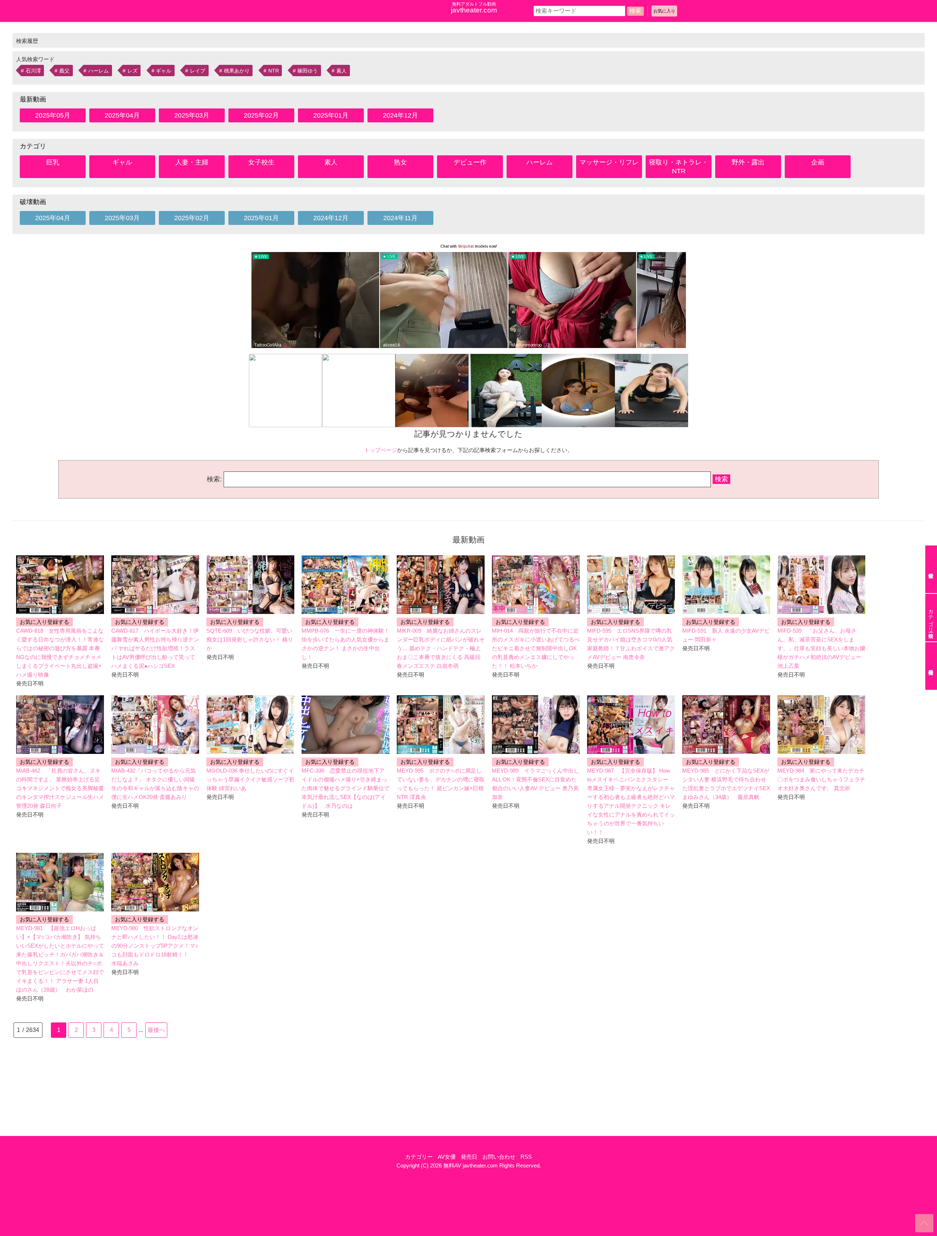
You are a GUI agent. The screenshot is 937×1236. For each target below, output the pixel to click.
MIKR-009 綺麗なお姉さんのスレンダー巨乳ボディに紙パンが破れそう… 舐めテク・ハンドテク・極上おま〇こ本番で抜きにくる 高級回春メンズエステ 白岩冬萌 (441, 648)
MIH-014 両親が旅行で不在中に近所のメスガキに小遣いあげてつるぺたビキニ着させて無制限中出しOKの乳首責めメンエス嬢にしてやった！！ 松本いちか (536, 648)
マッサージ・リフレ (609, 162)
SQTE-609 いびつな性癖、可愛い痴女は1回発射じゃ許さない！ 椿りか (249, 639)
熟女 (400, 162)
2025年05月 (52, 115)
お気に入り (664, 11)
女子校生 (261, 162)
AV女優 (447, 1157)
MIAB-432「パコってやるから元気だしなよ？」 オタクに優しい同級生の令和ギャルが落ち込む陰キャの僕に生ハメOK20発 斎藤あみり (155, 783)
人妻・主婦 (191, 162)
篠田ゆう (307, 71)
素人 (341, 71)
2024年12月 (400, 115)
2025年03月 (191, 115)
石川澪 (33, 71)
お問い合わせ (498, 1157)
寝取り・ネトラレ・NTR (678, 167)
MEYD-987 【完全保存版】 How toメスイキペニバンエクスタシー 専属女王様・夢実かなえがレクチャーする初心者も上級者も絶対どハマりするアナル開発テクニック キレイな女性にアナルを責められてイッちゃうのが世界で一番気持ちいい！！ (631, 801)
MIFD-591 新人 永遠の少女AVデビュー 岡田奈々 (726, 635)
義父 (64, 71)
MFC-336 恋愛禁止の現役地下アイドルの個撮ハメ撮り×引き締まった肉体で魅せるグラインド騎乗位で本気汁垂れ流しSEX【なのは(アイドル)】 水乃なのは (345, 788)
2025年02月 (261, 115)
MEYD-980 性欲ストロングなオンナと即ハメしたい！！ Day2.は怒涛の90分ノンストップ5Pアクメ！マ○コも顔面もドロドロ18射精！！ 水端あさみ (154, 945)
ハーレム (98, 71)
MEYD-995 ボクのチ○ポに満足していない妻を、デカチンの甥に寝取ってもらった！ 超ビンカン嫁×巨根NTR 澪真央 (441, 783)
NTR (273, 71)
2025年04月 (122, 115)
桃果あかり (237, 71)
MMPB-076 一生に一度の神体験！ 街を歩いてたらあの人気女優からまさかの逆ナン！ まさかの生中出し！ (345, 644)
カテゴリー (419, 1157)
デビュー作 (469, 162)
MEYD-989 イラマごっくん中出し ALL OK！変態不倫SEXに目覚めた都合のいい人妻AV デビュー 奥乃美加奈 (535, 783)
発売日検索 (931, 666)
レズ (132, 71)
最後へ (156, 1030)
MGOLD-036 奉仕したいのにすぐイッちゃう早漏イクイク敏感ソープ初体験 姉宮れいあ (250, 779)
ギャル (163, 71)
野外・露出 (748, 162)
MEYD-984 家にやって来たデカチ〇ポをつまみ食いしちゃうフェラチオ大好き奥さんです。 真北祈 (821, 779)
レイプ (197, 71)
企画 (817, 162)
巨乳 (52, 162)
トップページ (380, 450)
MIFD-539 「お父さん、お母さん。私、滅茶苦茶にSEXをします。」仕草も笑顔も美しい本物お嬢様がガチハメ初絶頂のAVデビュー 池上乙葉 (821, 648)
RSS (526, 1157)
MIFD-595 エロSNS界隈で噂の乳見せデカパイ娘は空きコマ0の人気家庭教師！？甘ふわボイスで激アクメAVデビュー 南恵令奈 (631, 644)
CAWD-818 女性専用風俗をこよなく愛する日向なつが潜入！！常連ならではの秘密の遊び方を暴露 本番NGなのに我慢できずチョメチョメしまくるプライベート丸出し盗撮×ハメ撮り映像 (60, 653)
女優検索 (931, 569)
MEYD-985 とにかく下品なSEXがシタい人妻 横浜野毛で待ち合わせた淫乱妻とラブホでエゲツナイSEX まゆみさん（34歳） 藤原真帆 (726, 783)
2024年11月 (400, 218)
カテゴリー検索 (931, 617)
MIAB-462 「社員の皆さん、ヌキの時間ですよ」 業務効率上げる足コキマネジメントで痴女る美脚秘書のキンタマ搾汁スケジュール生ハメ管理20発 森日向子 (60, 788)
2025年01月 (330, 115)
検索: (214, 479)
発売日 (469, 1157)
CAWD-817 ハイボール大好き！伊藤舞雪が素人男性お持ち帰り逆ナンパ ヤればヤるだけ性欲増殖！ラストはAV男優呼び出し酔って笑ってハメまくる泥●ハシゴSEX (155, 648)
